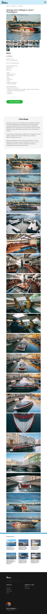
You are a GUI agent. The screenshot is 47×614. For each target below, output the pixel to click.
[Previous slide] (8, 27)
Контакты (7, 592)
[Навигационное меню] (45, 2)
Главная (7, 6)
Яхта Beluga (20, 6)
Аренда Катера (8, 589)
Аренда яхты (13, 6)
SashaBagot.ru (13, 608)
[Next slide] (39, 27)
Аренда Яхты (8, 587)
